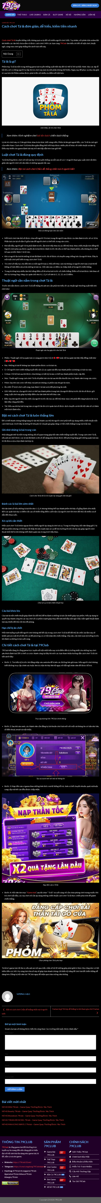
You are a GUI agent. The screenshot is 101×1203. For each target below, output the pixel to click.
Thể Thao (22, 15)
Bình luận (9, 1033)
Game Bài (10, 15)
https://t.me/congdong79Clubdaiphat (30, 1166)
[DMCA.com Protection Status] (10, 1183)
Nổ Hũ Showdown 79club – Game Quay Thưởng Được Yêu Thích (29, 1115)
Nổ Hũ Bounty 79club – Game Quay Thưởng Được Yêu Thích (28, 1111)
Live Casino (35, 15)
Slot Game (58, 15)
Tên (6, 1054)
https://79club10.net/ (22, 1162)
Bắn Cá (46, 15)
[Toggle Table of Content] (17, 54)
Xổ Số (68, 15)
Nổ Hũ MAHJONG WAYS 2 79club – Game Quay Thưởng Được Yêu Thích (34, 1124)
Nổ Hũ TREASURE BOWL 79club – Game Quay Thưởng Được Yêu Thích (33, 1120)
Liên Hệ (91, 15)
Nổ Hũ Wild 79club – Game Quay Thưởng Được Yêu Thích (27, 1107)
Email (7, 1065)
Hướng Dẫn (80, 15)
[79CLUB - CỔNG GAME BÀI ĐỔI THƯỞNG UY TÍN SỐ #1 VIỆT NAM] (14, 5)
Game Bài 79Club (8, 22)
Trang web (9, 1077)
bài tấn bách (43, 135)
